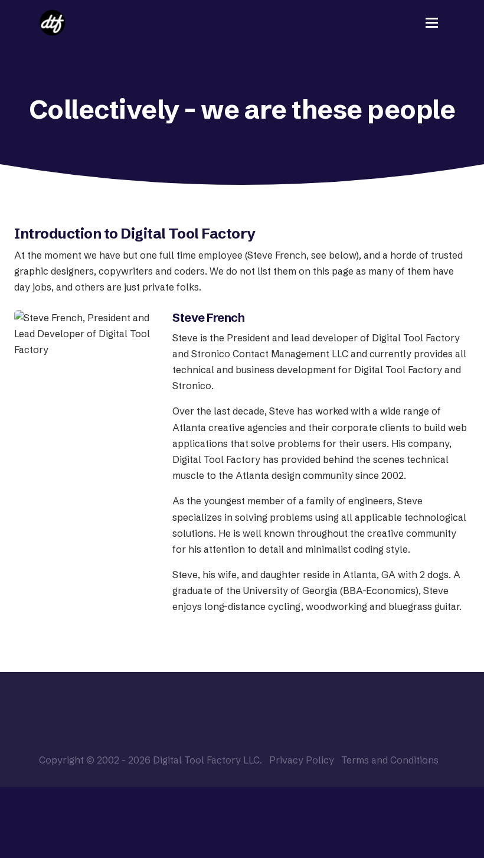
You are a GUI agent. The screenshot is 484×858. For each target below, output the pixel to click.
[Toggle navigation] (431, 22)
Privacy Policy (301, 760)
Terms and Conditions (390, 760)
